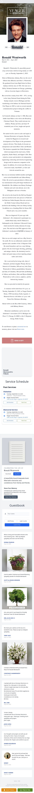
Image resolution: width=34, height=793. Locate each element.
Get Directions (10, 402)
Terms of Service (21, 785)
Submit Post (17, 525)
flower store (20, 329)
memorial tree (22, 326)
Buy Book (17, 474)
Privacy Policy (12, 785)
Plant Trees (24, 402)
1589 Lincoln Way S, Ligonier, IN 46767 (17, 399)
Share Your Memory (10, 497)
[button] (17, 560)
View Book (8, 474)
